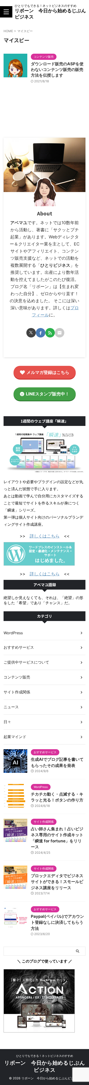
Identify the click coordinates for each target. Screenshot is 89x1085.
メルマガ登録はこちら (48, 372)
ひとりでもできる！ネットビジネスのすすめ (44, 1056)
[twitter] (31, 332)
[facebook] (40, 332)
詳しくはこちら (45, 536)
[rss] (50, 332)
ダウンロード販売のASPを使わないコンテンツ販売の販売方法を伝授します (57, 69)
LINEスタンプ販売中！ (47, 393)
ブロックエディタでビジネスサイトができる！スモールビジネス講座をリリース (57, 881)
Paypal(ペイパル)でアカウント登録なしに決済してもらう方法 (57, 922)
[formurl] (59, 332)
